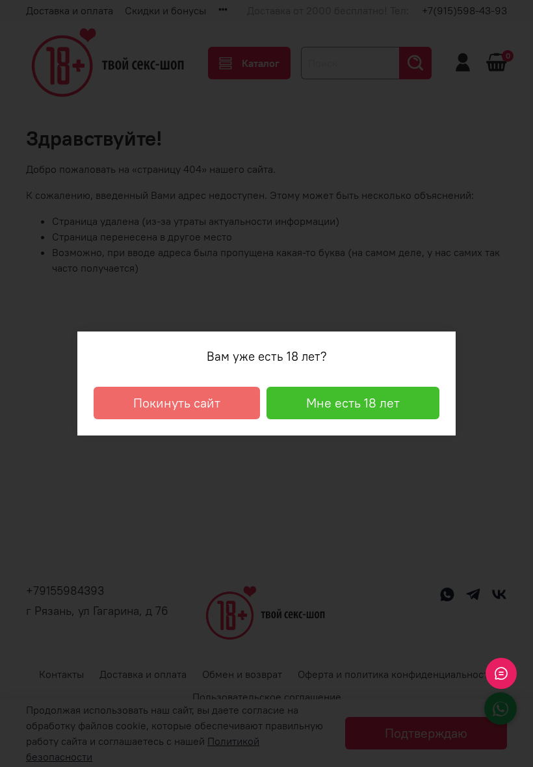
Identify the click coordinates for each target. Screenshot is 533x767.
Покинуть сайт (176, 403)
